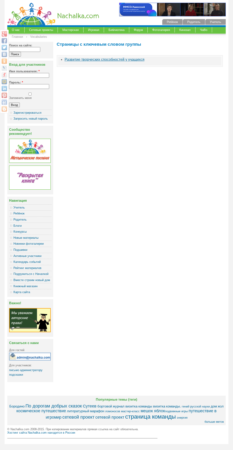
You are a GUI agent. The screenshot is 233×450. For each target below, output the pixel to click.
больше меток (214, 421)
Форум (138, 30)
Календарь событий (27, 262)
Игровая (93, 30)
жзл (221, 406)
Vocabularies (38, 36)
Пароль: (16, 82)
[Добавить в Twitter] (4, 47)
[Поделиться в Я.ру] (4, 75)
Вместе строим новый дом (31, 280)
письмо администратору (26, 370)
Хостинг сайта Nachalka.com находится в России (41, 432)
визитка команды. (167, 406)
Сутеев (89, 406)
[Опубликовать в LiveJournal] (4, 68)
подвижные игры (176, 411)
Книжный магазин (25, 286)
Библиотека (116, 30)
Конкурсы (20, 231)
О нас (16, 30)
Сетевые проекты (41, 30)
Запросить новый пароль (30, 118)
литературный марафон (85, 411)
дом (214, 406)
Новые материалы (25, 237)
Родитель (193, 22)
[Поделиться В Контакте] (4, 54)
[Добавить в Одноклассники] (4, 61)
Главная (17, 36)
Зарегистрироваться (27, 112)
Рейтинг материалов (27, 268)
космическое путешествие (41, 411)
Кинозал (185, 30)
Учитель (215, 22)
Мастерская (70, 30)
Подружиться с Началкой (30, 274)
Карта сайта (21, 292)
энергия (182, 417)
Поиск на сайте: (20, 45)
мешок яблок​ (153, 411)
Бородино (17, 406)
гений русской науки (196, 406)
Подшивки (20, 249)
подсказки (16, 374)
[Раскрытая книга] (30, 188)
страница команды (150, 416)
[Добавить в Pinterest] (4, 95)
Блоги (17, 225)
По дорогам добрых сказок (53, 405)
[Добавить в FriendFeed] (4, 102)
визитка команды (138, 406)
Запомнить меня (20, 98)
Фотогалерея (161, 30)
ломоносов (112, 411)
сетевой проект (78, 417)
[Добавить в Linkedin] (4, 88)
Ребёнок (172, 22)
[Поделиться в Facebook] (4, 40)
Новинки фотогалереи (28, 243)
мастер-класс (130, 411)
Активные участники (27, 256)
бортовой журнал (110, 406)
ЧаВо (203, 30)
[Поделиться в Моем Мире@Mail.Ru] (4, 81)
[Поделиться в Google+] (4, 34)
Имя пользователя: (24, 71)
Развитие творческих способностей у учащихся (104, 59)
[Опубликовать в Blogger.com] (4, 109)
